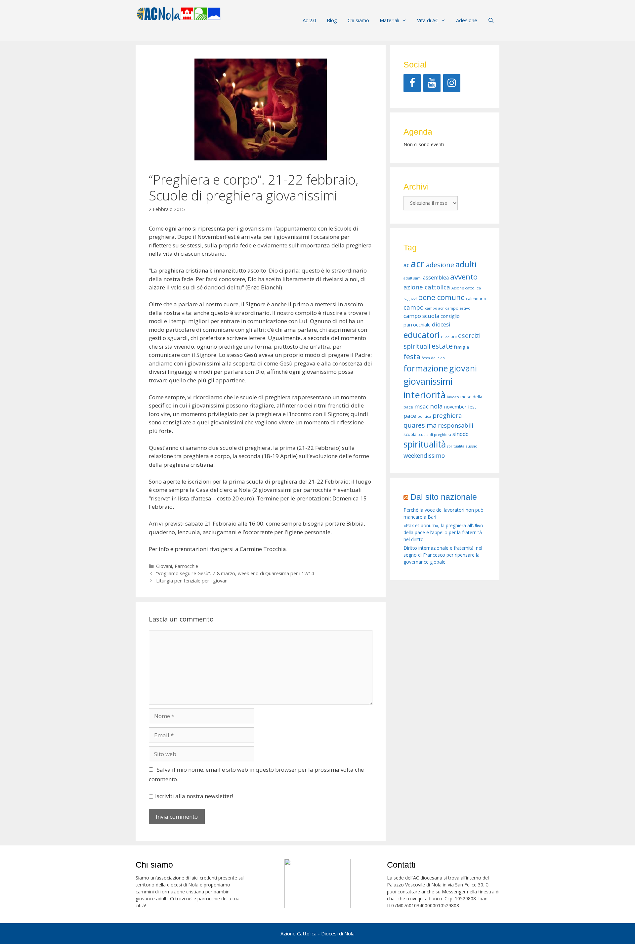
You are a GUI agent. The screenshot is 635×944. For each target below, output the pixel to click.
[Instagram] (451, 83)
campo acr (434, 308)
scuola (409, 434)
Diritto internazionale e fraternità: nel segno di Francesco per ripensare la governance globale (442, 555)
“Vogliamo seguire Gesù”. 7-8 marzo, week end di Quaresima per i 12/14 (235, 573)
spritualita (455, 446)
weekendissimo (424, 455)
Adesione (466, 20)
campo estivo (458, 308)
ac (406, 265)
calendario (476, 298)
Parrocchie (186, 566)
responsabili (455, 425)
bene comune (441, 297)
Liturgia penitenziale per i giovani (192, 581)
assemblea (436, 277)
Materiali (389, 20)
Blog (332, 20)
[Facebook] (412, 83)
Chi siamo (358, 20)
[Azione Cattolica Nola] (179, 13)
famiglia (461, 347)
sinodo (460, 434)
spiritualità (424, 444)
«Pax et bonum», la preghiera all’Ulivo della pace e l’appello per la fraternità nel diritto (443, 532)
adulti (466, 264)
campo (413, 307)
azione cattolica (426, 287)
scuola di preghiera (434, 434)
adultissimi (412, 278)
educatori (421, 334)
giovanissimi (427, 381)
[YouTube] (432, 83)
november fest (460, 407)
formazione (425, 368)
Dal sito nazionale (443, 496)
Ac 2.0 (309, 20)
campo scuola (421, 316)
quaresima (420, 425)
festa (411, 356)
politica (424, 416)
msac (421, 406)
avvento (464, 277)
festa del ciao (433, 358)
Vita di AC (427, 20)
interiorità (424, 395)
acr (418, 263)
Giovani (164, 566)
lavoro (453, 396)
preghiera (447, 415)
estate (442, 346)
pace (409, 415)
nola (436, 406)
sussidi (472, 446)
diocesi (441, 324)
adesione (440, 264)
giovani (463, 368)
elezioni (449, 336)
